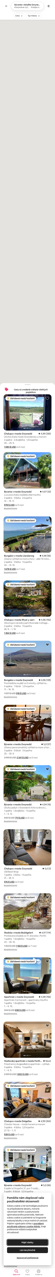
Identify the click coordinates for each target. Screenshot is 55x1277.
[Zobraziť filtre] (48, 6)
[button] (10, 447)
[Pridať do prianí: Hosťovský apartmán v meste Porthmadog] (47, 1025)
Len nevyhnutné (27, 1250)
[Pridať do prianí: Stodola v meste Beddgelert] (47, 897)
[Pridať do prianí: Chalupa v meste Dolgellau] (47, 1085)
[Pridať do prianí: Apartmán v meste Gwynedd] (47, 961)
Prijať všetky (27, 1242)
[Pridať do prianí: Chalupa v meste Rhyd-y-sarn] (47, 584)
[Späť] (6, 6)
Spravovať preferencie (27, 1257)
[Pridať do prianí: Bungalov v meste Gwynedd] (47, 644)
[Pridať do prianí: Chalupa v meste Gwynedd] (47, 398)
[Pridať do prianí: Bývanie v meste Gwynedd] (47, 456)
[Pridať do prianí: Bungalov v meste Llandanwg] (47, 520)
